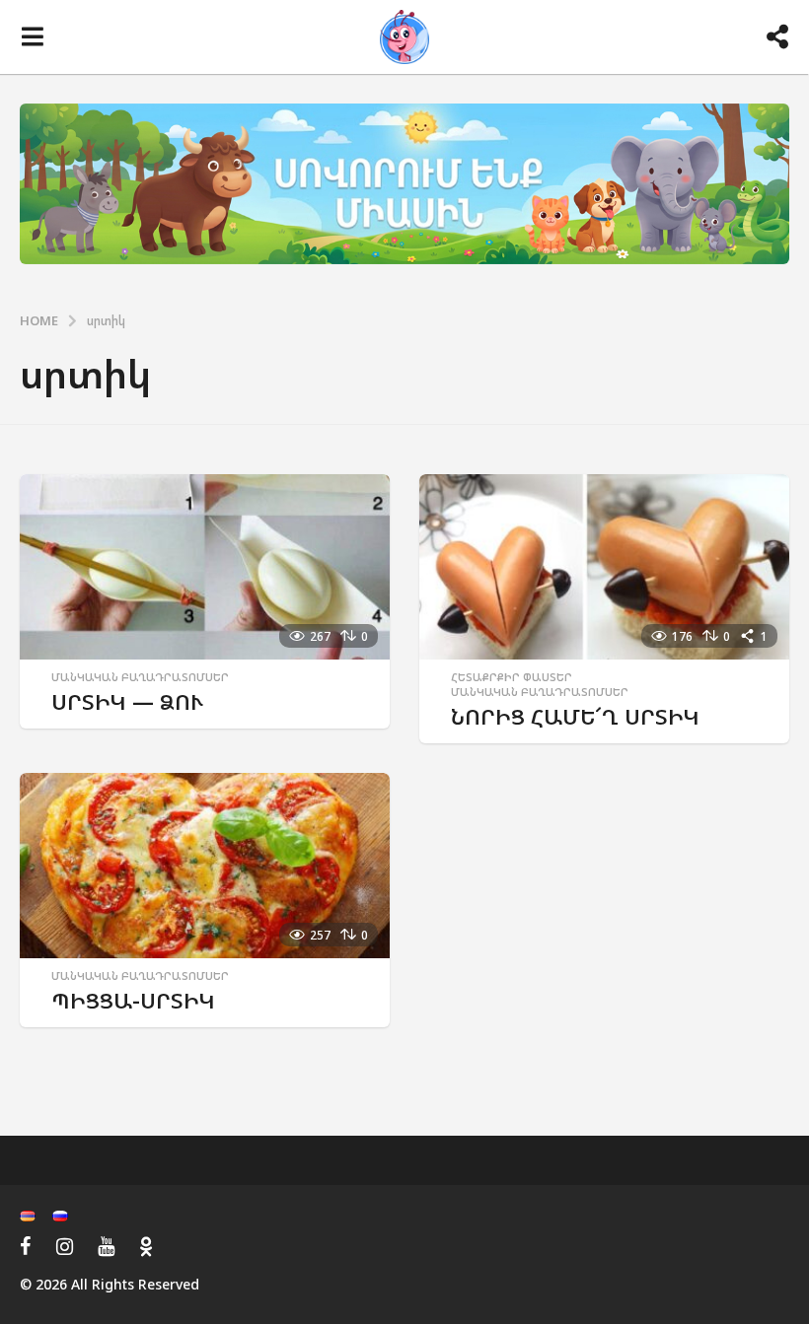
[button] (32, 37)
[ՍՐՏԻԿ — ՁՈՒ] (205, 567)
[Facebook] (26, 1246)
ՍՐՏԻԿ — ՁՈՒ (127, 701)
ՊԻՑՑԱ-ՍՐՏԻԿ (133, 1000)
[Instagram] (64, 1246)
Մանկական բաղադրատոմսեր (140, 677)
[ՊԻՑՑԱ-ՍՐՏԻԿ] (205, 865)
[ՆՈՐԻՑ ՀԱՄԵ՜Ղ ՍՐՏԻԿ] (604, 567)
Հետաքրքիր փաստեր (511, 677)
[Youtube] (106, 1246)
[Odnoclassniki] (146, 1246)
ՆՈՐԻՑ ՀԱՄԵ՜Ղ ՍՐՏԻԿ (575, 716)
